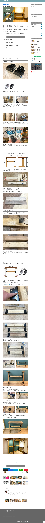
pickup (7, 510)
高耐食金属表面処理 (33, 35)
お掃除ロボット (10, 510)
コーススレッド (9, 511)
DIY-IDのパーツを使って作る (34, 16)
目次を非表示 (10, 39)
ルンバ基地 (11, 512)
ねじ (13, 510)
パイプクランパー (33, 26)
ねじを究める (32, 6)
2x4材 (4, 510)
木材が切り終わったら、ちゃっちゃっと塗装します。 (13, 45)
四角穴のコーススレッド (8, 284)
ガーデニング (5, 511)
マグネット (5, 512)
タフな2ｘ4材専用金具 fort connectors (35, 28)
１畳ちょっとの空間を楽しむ (6, 4)
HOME (4, 508)
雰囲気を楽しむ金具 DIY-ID (34, 24)
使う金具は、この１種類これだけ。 (11, 42)
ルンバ (8, 512)
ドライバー (13, 511)
